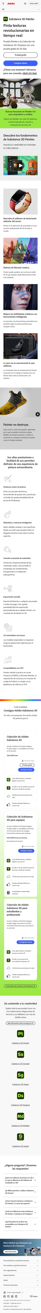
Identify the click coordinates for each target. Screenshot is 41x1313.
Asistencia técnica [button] (9, 1275)
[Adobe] (11, 3)
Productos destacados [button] (10, 1285)
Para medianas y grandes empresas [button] (14, 1265)
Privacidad (6, 1303)
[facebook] (4, 1296)
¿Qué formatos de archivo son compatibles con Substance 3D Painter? (16, 1224)
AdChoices (28, 1309)
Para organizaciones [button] (10, 1270)
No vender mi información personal (12, 1309)
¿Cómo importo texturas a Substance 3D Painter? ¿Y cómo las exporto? (19, 1202)
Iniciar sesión (34, 3)
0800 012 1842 (30, 73)
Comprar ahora (20, 63)
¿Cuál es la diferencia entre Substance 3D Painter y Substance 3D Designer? (19, 1212)
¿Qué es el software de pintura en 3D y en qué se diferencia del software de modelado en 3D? (19, 1180)
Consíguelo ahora (25, 942)
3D (3, 9)
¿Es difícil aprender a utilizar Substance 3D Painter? (19, 1192)
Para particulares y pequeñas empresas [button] (16, 1261)
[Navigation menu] (3, 3)
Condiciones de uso (15, 1303)
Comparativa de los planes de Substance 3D (20, 986)
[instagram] (8, 1296)
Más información (10, 1252)
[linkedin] (16, 1296)
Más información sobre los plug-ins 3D (20, 1023)
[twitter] (12, 1296)
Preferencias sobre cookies (10, 1306)
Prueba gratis (20, 55)
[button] (25, 3)
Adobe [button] (5, 1280)
